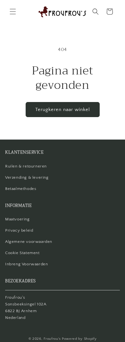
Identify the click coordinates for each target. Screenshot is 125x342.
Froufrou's (52, 339)
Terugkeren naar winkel (62, 109)
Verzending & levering (27, 177)
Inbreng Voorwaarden (26, 264)
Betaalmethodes (20, 188)
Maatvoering (17, 219)
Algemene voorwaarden (28, 241)
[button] (13, 11)
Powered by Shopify (79, 339)
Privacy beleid (19, 230)
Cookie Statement (22, 253)
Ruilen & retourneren (26, 166)
